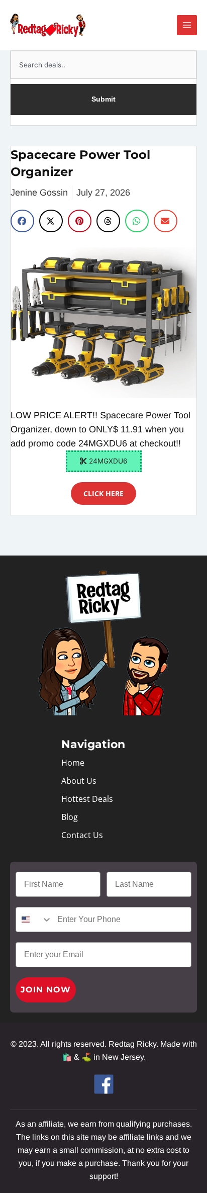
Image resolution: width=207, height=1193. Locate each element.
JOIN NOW (46, 989)
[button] (22, 221)
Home (72, 762)
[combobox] (103, 65)
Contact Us (82, 835)
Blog (69, 816)
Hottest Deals (87, 798)
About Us (78, 780)
